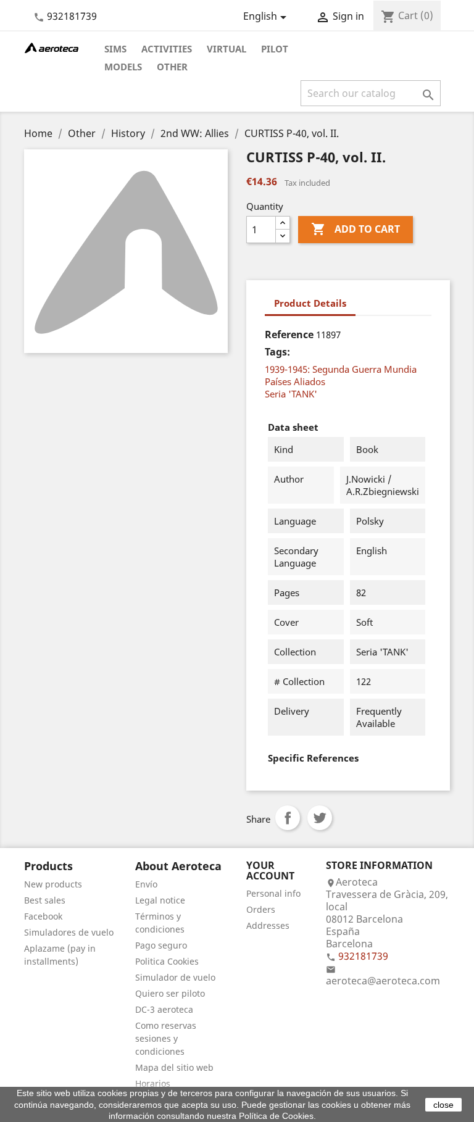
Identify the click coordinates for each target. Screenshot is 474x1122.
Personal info (273, 893)
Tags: (277, 352)
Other (172, 66)
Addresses (267, 925)
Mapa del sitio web (174, 1067)
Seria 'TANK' (291, 394)
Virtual (226, 49)
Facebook (43, 916)
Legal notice (160, 900)
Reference (289, 334)
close (443, 1105)
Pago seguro (161, 945)
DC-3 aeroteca (164, 1009)
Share (287, 817)
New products (53, 884)
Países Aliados (295, 381)
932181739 (72, 16)
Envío (146, 884)
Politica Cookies (167, 961)
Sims (115, 49)
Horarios (152, 1083)
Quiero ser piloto (170, 993)
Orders (260, 909)
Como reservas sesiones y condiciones (165, 1038)
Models (123, 66)
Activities (166, 49)
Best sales (44, 900)
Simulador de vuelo (175, 977)
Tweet (319, 817)
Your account (270, 870)
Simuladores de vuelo (69, 932)
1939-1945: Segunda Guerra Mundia (341, 369)
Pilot (274, 49)
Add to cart (355, 229)
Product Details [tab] (310, 303)
